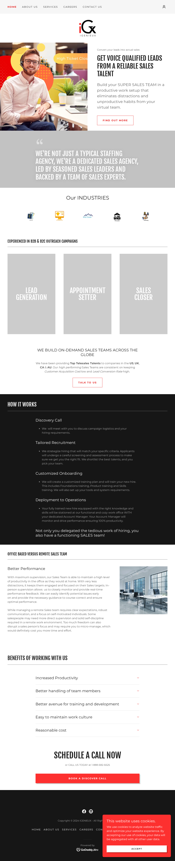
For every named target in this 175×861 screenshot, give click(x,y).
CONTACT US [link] (92, 6)
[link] (87, 28)
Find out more (115, 120)
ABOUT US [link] (30, 6)
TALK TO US (87, 382)
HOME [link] (12, 6)
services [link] (50, 6)
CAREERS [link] (70, 6)
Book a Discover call (87, 778)
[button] (164, 6)
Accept (136, 848)
